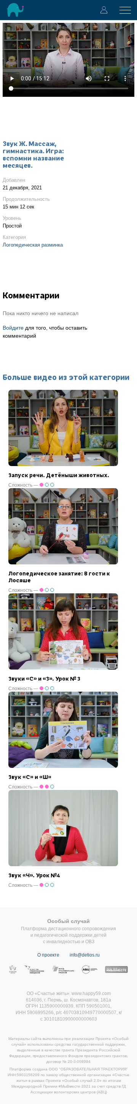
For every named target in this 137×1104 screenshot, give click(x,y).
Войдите (13, 328)
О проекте (48, 955)
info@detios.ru (85, 955)
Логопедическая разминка (33, 245)
